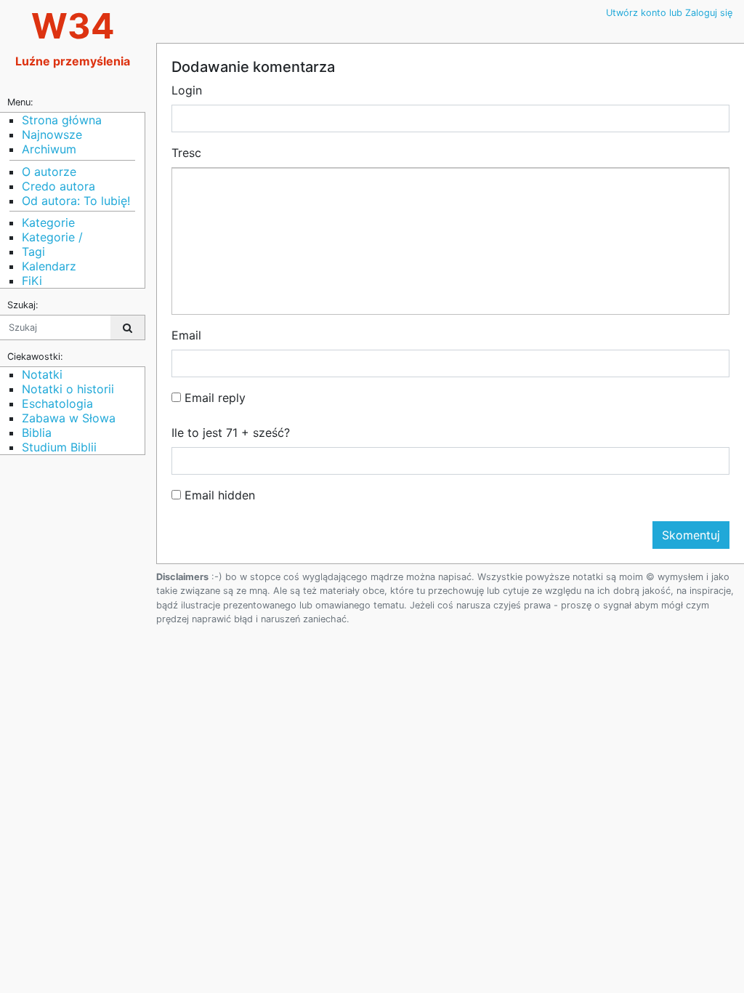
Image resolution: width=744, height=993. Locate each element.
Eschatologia (57, 403)
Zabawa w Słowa (69, 418)
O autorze (49, 171)
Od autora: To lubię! (76, 200)
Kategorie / (52, 237)
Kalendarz (49, 266)
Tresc (186, 152)
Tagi (33, 251)
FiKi (32, 280)
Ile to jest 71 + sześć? (230, 432)
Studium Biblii (59, 447)
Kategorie (48, 222)
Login (186, 90)
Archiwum (49, 149)
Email (186, 335)
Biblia (37, 432)
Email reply (213, 397)
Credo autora (58, 186)
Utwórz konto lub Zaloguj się (669, 12)
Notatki (42, 374)
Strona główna (62, 120)
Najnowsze (52, 134)
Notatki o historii (68, 389)
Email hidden (218, 495)
